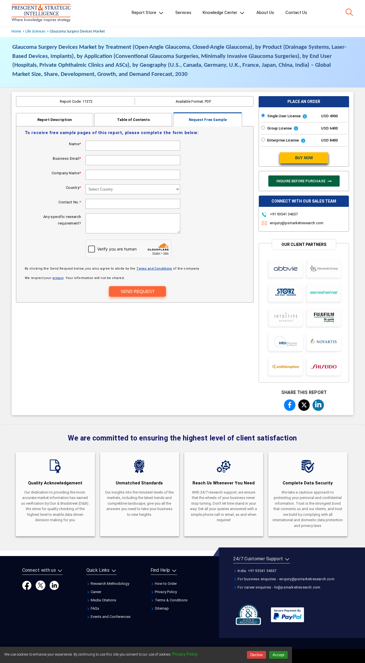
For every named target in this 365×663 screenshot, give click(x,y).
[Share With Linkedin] (318, 404)
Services (183, 12)
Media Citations (103, 600)
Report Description (54, 120)
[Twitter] (40, 585)
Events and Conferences (110, 617)
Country (73, 187)
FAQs (94, 608)
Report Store (144, 12)
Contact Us (296, 12)
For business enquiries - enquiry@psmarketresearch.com (285, 579)
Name (75, 144)
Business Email (67, 158)
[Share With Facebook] (289, 405)
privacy (58, 278)
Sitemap (161, 608)
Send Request (138, 291)
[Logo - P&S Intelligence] (41, 13)
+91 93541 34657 (283, 214)
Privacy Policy (165, 592)
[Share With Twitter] (304, 404)
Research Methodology (109, 583)
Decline (256, 655)
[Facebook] (26, 585)
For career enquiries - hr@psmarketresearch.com (278, 587)
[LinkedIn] (54, 585)
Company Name (66, 173)
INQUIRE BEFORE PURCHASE (301, 181)
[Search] (349, 12)
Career (95, 592)
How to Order (165, 583)
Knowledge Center (220, 12)
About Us (265, 12)
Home (16, 31)
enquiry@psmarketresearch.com (296, 223)
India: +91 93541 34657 (257, 571)
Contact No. (69, 202)
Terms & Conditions (171, 600)
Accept (278, 655)
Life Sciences (35, 31)
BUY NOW (304, 158)
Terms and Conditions (154, 268)
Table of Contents (133, 120)
